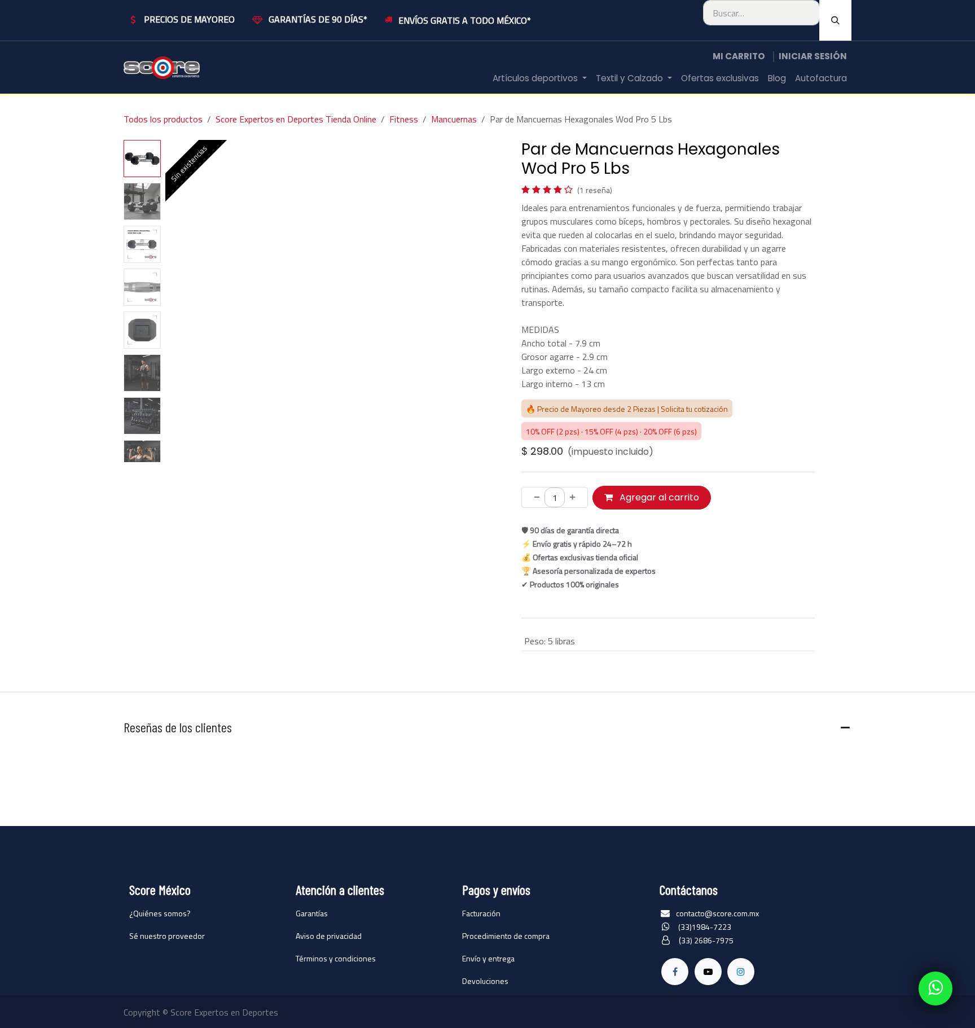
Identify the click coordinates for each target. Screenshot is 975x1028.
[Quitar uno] (533, 497)
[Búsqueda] (835, 20)
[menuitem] (539, 79)
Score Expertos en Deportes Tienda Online (296, 119)
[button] (181, 301)
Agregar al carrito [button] (658, 497)
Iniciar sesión (813, 56)
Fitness (403, 119)
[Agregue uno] (575, 497)
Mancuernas (454, 119)
